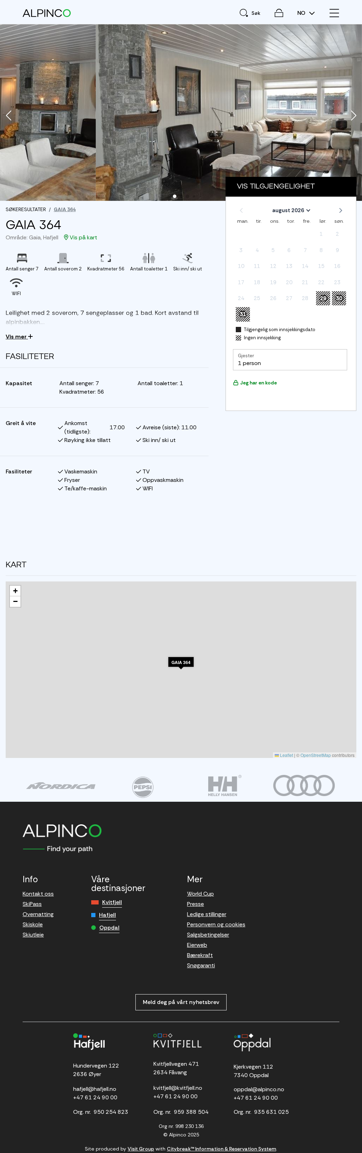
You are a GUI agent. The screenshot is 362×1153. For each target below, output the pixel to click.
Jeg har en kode (258, 383)
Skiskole (33, 924)
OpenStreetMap (315, 755)
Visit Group (141, 1149)
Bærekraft (200, 955)
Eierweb (197, 945)
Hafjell (107, 915)
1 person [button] (249, 363)
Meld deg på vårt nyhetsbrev (181, 1002)
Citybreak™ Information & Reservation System (221, 1149)
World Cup (200, 893)
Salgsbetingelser (208, 934)
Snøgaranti (201, 965)
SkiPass (32, 904)
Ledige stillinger (206, 914)
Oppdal (109, 927)
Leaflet (286, 755)
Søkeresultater (26, 209)
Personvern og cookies (216, 924)
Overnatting (38, 914)
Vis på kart (82, 237)
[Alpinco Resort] (47, 13)
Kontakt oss (38, 893)
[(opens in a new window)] (61, 785)
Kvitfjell (112, 902)
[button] (8, 116)
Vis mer (17, 336)
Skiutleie (33, 934)
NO (302, 13)
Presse (195, 904)
